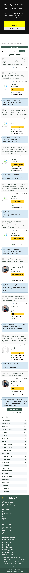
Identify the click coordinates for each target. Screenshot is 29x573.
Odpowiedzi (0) (17, 67)
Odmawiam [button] (14, 25)
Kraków (5, 565)
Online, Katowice (16, 124)
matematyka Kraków (7, 542)
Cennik (4, 528)
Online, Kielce (15, 161)
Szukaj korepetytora (7, 513)
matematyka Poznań (7, 547)
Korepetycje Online (21, 563)
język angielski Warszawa (8, 539)
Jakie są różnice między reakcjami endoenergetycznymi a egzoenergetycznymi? (13, 260)
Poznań (13, 565)
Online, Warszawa (16, 235)
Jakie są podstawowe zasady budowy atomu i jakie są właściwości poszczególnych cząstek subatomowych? (13, 298)
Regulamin (9, 571)
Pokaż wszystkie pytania (14, 409)
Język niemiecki (15, 559)
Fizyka (24, 557)
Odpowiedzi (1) (17, 81)
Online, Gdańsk (15, 198)
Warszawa (23, 565)
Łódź (9, 565)
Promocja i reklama (7, 530)
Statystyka (22, 561)
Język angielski (7, 559)
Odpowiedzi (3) (17, 264)
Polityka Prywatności (18, 571)
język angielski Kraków (7, 546)
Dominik (13, 85)
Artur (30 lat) (15, 348)
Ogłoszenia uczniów (7, 532)
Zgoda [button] (14, 22)
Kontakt (4, 516)
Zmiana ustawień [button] (14, 28)
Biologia (16, 557)
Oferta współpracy (6, 527)
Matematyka (6, 561)
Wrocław (14, 567)
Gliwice (14, 563)
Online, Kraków (15, 86)
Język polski (22, 559)
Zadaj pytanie (15, 47)
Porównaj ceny (5, 515)
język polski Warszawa (7, 549)
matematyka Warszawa (8, 541)
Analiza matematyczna (8, 557)
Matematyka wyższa (15, 561)
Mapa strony (5, 518)
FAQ (3, 533)
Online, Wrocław (15, 350)
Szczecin (18, 565)
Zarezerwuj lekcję (18, 89)
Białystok (6, 563)
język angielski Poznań (7, 552)
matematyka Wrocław (7, 554)
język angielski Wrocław (8, 551)
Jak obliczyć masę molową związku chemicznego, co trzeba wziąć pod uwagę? (13, 374)
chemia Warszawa (6, 544)
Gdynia (10, 563)
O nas (3, 511)
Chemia (20, 557)
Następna (19, 412)
